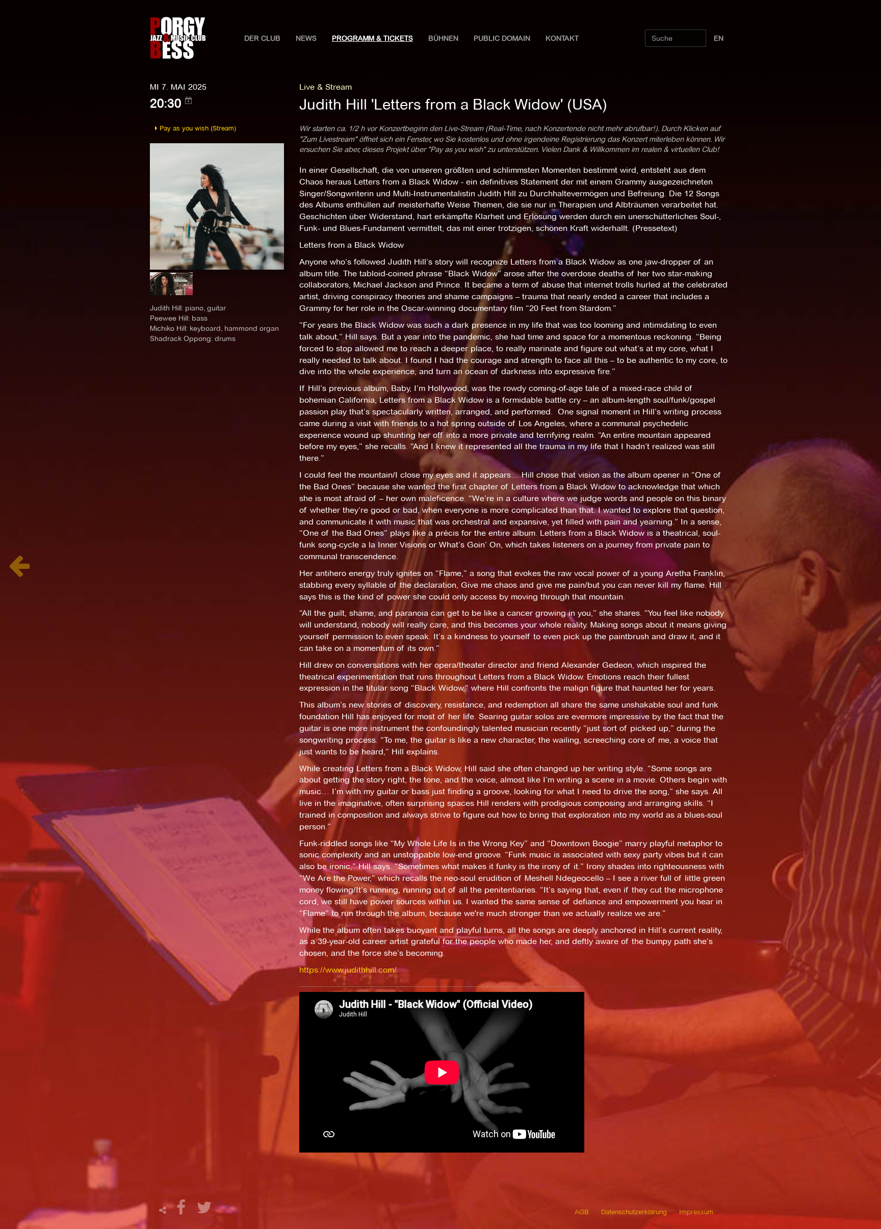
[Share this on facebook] (182, 1210)
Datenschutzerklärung (634, 1212)
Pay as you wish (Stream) (197, 128)
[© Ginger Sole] (217, 206)
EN (718, 38)
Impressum (696, 1212)
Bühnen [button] (443, 38)
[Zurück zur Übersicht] (19, 571)
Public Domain (502, 38)
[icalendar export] (188, 100)
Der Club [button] (262, 38)
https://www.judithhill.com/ (348, 970)
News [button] (306, 38)
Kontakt (562, 38)
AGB (582, 1212)
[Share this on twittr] (204, 1210)
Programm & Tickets (372, 38)
